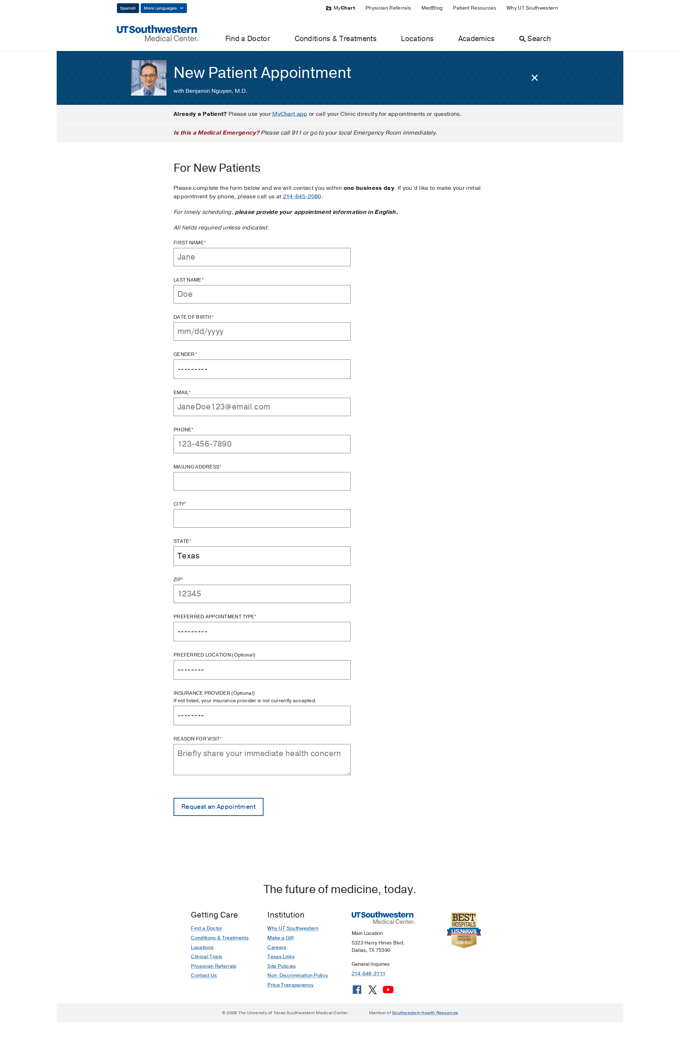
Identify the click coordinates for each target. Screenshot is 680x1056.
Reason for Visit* (198, 739)
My (344, 8)
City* (180, 504)
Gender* (185, 354)
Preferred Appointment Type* (215, 616)
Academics (476, 39)
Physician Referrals (388, 8)
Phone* (184, 429)
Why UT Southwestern (532, 8)
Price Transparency (290, 985)
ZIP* (179, 579)
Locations (417, 39)
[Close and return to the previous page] (535, 78)
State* (183, 541)
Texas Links (281, 956)
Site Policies (281, 966)
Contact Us (204, 975)
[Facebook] (357, 992)
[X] (372, 992)
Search (539, 39)
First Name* (190, 242)
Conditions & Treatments (335, 39)
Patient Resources (474, 8)
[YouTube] (388, 992)
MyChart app (289, 114)
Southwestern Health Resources (425, 1013)
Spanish (128, 8)
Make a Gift (280, 938)
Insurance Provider (245, 697)
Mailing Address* (198, 467)
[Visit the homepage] (158, 33)
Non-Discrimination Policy (297, 975)
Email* (182, 392)
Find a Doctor (247, 39)
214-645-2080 (302, 196)
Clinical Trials (206, 956)
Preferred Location (214, 655)
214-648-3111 (368, 973)
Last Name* (189, 280)
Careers (276, 947)
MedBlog (431, 8)
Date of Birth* (194, 317)
